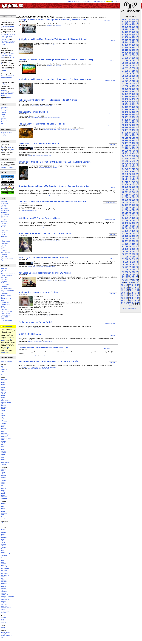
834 (130, 42)
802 (137, 52)
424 (130, 176)
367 (137, 194)
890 (126, 24)
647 (137, 103)
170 (126, 260)
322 (137, 209)
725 (126, 78)
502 (137, 150)
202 (137, 248)
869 (130, 31)
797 (137, 54)
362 (137, 196)
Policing (3, 247)
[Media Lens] (7, 185)
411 (123, 181)
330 (126, 207)
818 (133, 47)
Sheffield (55, 167)
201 (123, 250)
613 (133, 114)
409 (130, 181)
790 (126, 57)
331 (123, 207)
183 (133, 255)
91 (132, 284)
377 (137, 191)
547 (137, 135)
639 (130, 106)
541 (123, 139)
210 (126, 246)
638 (133, 106)
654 (130, 101)
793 (133, 55)
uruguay (3, 495)
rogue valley (4, 590)
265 (126, 228)
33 (138, 297)
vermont (3, 609)
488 (133, 155)
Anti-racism (4, 212)
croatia (3, 397)
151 (123, 266)
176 (123, 258)
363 (133, 196)
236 (123, 238)
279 (130, 224)
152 (137, 264)
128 (133, 273)
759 (130, 67)
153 (133, 264)
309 (130, 214)
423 (133, 176)
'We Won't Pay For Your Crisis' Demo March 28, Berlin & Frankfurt (49, 361)
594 (130, 121)
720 (126, 80)
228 (133, 240)
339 (130, 204)
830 (126, 44)
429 (130, 175)
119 (130, 276)
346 (123, 202)
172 (137, 258)
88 (122, 286)
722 (137, 78)
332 (137, 206)
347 (137, 201)
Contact (99, 1)
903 (133, 20)
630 (126, 109)
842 (137, 39)
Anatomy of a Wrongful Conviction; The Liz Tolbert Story (45, 233)
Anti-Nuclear (4, 208)
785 (126, 59)
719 (130, 80)
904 (130, 20)
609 (130, 116)
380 (126, 191)
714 (130, 82)
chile (2, 474)
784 (130, 59)
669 (130, 96)
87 (124, 286)
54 (138, 292)
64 (130, 290)
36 (130, 297)
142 (137, 268)
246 (123, 235)
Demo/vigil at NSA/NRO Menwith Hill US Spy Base (7, 55)
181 (123, 256)
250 (126, 233)
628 (133, 109)
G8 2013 (3, 270)
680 (126, 93)
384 (130, 189)
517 (137, 145)
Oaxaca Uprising (5, 313)
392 (137, 186)
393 (133, 186)
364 (130, 196)
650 (126, 103)
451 (123, 168)
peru (2, 485)
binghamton (4, 537)
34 (135, 297)
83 (135, 286)
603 (133, 118)
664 (130, 98)
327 (137, 207)
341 (123, 204)
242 (137, 235)
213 (133, 245)
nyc (2, 578)
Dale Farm (4, 279)
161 (123, 263)
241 (123, 237)
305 (126, 215)
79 (127, 287)
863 (133, 33)
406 (123, 183)
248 (133, 233)
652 (137, 101)
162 (137, 261)
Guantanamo (4, 293)
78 (130, 287)
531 (123, 142)
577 (137, 126)
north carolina (5, 575)
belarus (3, 387)
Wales (2, 122)
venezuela (4, 498)
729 (130, 77)
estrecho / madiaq (6, 402)
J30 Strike (4, 281)
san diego (3, 593)
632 (137, 108)
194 (130, 251)
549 (130, 135)
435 (126, 173)
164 (130, 261)
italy (2, 413)
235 (126, 238)
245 (126, 235)
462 (137, 163)
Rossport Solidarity (6, 315)
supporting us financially (7, 167)
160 (126, 263)
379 (130, 191)
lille (2, 420)
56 (132, 292)
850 (126, 38)
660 (126, 100)
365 (126, 196)
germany (3, 405)
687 (137, 90)
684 (130, 91)
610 (126, 116)
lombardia (3, 423)
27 (135, 299)
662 (137, 98)
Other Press (4, 243)
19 (138, 300)
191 (123, 253)
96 (137, 282)
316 (123, 212)
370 (126, 194)
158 (133, 263)
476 (123, 160)
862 (137, 33)
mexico (3, 483)
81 (122, 287)
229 (130, 240)
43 (130, 295)
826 (123, 46)
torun (2, 457)
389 (130, 188)
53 (122, 294)
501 (123, 152)
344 (130, 202)
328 (133, 207)
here (4, 70)
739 (130, 73)
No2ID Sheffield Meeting (30, 334)
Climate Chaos (5, 216)
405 (126, 183)
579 (130, 126)
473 (133, 160)
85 (130, 286)
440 (126, 171)
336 (123, 206)
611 (123, 116)
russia (2, 449)
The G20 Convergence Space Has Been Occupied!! (42, 124)
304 (130, 215)
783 (133, 59)
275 (126, 225)
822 (137, 46)
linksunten (4, 421)
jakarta (3, 510)
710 (126, 83)
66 (124, 290)
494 (130, 153)
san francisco (5, 594)
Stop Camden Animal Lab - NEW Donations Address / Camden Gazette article (54, 186)
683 (133, 91)
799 (130, 54)
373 (133, 193)
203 (133, 248)
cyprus (3, 399)
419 (130, 178)
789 (130, 57)
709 (130, 83)
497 (137, 152)
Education (4, 221)
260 (126, 230)
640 (126, 106)
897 (137, 21)
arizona (3, 529)
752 (137, 69)
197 (137, 250)
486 (123, 157)
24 (124, 300)
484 (130, 157)
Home (69, 1)
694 (130, 88)
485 (126, 157)
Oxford (3, 116)
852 (137, 36)
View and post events (7, 20)
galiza (2, 404)
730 (126, 77)
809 (130, 51)
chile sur (3, 475)
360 (126, 197)
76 (135, 287)
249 (130, 233)
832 (137, 42)
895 (126, 23)
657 (137, 100)
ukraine (3, 461)
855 (126, 36)
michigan (3, 563)
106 (123, 281)
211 (123, 246)
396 (123, 186)
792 (137, 55)
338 (133, 204)
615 (126, 114)
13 (135, 302)
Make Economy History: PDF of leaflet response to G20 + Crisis (48, 100)
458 (133, 165)
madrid (3, 425)
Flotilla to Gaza (5, 283)
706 (123, 85)
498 (133, 152)
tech (2, 637)
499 (130, 152)
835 (126, 42)
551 (123, 135)
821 (123, 47)
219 (130, 243)
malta (2, 426)
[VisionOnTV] (7, 188)
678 (133, 93)
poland (3, 443)
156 (123, 264)
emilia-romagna (5, 400)
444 (130, 170)
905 (126, 20)
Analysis (40, 117)
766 (123, 65)
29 (130, 299)
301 (123, 217)
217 (137, 243)
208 (133, 246)
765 (126, 65)
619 (130, 113)
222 (137, 242)
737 (137, 73)
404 (130, 183)
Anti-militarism (50, 25)
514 (130, 147)
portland (3, 585)
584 (130, 124)
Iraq (2, 238)
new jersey (4, 570)
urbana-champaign (6, 607)
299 (130, 217)
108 (133, 279)
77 (132, 287)
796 (123, 55)
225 (126, 242)
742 (137, 72)
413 (133, 179)
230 (126, 240)
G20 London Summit (33, 117)
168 (133, 260)
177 (137, 256)
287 (137, 220)
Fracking (3, 225)
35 (132, 297)
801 (123, 54)
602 (137, 118)
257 (137, 230)
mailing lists (4, 634)
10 (124, 304)
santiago (3, 492)
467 (137, 162)
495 (126, 153)
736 (123, 75)
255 (126, 232)
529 (130, 142)
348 (133, 201)
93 (127, 284)
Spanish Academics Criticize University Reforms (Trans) (44, 348)
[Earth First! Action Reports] (7, 193)
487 (137, 155)
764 (130, 65)
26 (138, 299)
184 (130, 255)
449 (130, 168)
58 (127, 292)
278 (133, 224)
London (3, 114)
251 (123, 233)
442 (137, 170)
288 (133, 220)
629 (130, 109)
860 (126, 34)
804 (130, 52)
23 (127, 300)
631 (123, 109)
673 (133, 95)
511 (123, 149)
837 (137, 41)
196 (123, 251)
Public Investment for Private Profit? (35, 322)
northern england (5, 435)
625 (126, 111)
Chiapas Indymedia (6, 98)
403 (133, 183)
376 (123, 193)
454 (130, 166)
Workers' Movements (44, 105)
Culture (43, 211)
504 (130, 150)
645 (126, 104)
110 (126, 279)
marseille (3, 428)
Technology (45, 341)
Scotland (3, 135)
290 (126, 220)
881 (123, 28)
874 (130, 29)
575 (126, 127)
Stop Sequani (5, 308)
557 (137, 132)
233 (133, 238)
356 (123, 199)
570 (126, 129)
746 (123, 72)
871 (123, 31)
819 (130, 47)
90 (135, 284)
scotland (3, 452)
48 (135, 294)
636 (123, 108)
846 (123, 39)
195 (126, 251)
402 (137, 183)
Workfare (3, 272)
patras (2, 439)
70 (132, 289)
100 (126, 282)
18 (122, 302)
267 (137, 227)
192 (137, 251)
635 (126, 108)
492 (137, 153)
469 (130, 162)
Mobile (74, 1)
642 (137, 104)
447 (137, 168)
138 (133, 269)
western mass (5, 611)
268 (133, 227)
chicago (3, 542)
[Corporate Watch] (7, 182)
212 (137, 245)
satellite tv (4, 369)
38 (124, 297)
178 (133, 256)
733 (133, 75)
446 (123, 170)
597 (137, 119)
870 (126, 31)
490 (126, 155)
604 (130, 118)
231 (123, 240)
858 (133, 34)
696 (123, 88)
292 (137, 219)
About (94, 1)
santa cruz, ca (5, 599)
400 (126, 184)
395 (126, 186)
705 (126, 85)
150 (126, 266)
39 (122, 297)
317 (137, 210)
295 (126, 219)
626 (123, 111)
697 (137, 86)
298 (133, 217)
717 (137, 80)
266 (123, 228)
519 (130, 145)
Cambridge (4, 111)
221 (123, 243)
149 (130, 266)
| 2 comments (109, 202)
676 (123, 95)
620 (126, 113)
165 (126, 261)
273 (133, 225)
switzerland (4, 456)
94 (124, 284)
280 (126, 224)
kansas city (4, 555)
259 (130, 230)
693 (133, 88)
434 (130, 173)
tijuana (3, 493)
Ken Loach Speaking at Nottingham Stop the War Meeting (45, 273)
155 (126, 264)
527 (137, 142)
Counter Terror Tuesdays (6, 63)
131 (123, 273)
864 (130, 33)
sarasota (3, 601)
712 (137, 82)
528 (133, 142)
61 (138, 290)
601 (123, 119)
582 (137, 124)
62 (135, 290)
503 (133, 150)
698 (133, 86)
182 (137, 255)
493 (133, 153)
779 (130, 60)
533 (133, 140)
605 (126, 118)
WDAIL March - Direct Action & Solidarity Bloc (40, 143)
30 (127, 299)
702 (137, 85)
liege (2, 417)
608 (133, 116)
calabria (3, 395)
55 (135, 292)
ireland (3, 410)
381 (123, 191)
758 (133, 67)
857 (137, 34)
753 (133, 69)
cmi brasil (3, 477)
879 (130, 28)
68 (138, 289)
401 (123, 184)
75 (138, 287)
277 (137, 224)
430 (126, 175)
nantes (3, 430)
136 (123, 271)
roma (2, 446)
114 (130, 277)
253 (133, 232)
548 (133, 135)
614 (130, 114)
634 (130, 108)
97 (135, 282)
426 (123, 176)
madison (3, 559)
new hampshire (5, 568)
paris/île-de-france (6, 438)
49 (132, 294)
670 (126, 96)
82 (138, 286)
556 (123, 134)
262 (137, 228)
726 (123, 78)
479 (130, 158)
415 (126, 179)
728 (133, 77)
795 (126, 55)
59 (124, 292)
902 (137, 20)
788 (133, 57)
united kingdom (5, 462)
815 (126, 49)
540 (126, 139)
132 (137, 271)
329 (130, 207)
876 (123, 29)
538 (133, 139)
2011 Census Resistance (8, 274)
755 (126, 69)
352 (137, 199)
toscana (3, 459)
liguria (2, 418)
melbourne (4, 513)
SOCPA (3, 319)
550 (126, 135)
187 (137, 253)
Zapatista (3, 260)
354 (130, 199)
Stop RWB (4, 309)
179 (130, 256)
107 (137, 279)
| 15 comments (109, 124)
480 (126, 158)
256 (123, 232)
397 (137, 184)
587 (137, 122)
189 (130, 253)
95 (122, 284)
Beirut (2, 619)
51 (127, 294)
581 (123, 126)
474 (130, 160)
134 (130, 271)
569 (130, 129)
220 (126, 243)
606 (123, 118)
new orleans (4, 573)
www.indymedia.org (6, 361)
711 (123, 83)
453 (133, 166)
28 (132, 299)
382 (137, 189)
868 (133, 31)
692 (137, 88)
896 (123, 23)
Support (116, 1)
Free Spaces (57, 129)
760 (126, 67)
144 (130, 268)
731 (123, 77)
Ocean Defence (5, 241)
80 (124, 287)
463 (133, 163)
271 (123, 227)
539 (130, 139)
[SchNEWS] (7, 177)
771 (123, 64)
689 (130, 90)
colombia (3, 480)
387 (137, 188)
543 (133, 137)
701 (123, 86)
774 (130, 62)
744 (130, 72)
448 (133, 168)
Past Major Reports (6, 320)
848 (133, 38)
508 (133, 149)
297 (137, 217)
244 (130, 235)
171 (123, 260)
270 (126, 227)
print (2, 366)
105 (126, 281)
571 (123, 129)
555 (126, 134)
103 (133, 281)
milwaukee (4, 565)
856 (123, 36)
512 (137, 147)
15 (130, 302)
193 (133, 251)
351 (123, 201)
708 (133, 83)
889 (130, 24)
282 (137, 222)
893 (133, 23)
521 (123, 145)
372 (137, 193)
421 (123, 178)
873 (133, 29)
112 (137, 277)
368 (133, 194)
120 (126, 276)
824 (130, 46)
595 (126, 121)
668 (133, 96)
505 (126, 150)
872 (137, 29)
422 (137, 176)
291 (123, 220)
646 (123, 104)
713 (133, 82)
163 (133, 261)
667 (137, 96)
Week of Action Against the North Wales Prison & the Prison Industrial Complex (8, 36)
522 (137, 144)
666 (123, 98)
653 (133, 101)
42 (132, 295)
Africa (2, 374)
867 (137, 31)
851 (123, 38)
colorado (3, 546)
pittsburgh (3, 583)
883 (133, 26)
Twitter (9, 147)
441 (123, 171)
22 (130, 300)
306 (123, 215)
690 (126, 90)
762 (137, 65)
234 (130, 238)
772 (137, 62)
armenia (3, 381)
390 (126, 188)
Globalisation (64, 129)
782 (137, 59)
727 (137, 77)
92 (130, 284)
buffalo (3, 541)
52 (124, 294)
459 (130, 165)
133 (133, 271)
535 (126, 140)
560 (126, 132)
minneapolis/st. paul (6, 567)
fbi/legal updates (5, 632)
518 (133, 145)
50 (130, 294)
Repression (41, 167)
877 (137, 28)
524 (130, 144)
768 (133, 64)
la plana (3, 415)
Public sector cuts (6, 249)
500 (126, 152)
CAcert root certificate (5, 348)
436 (123, 173)
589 (130, 122)
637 (137, 106)
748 (133, 70)
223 (133, 242)
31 (124, 299)
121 (123, 276)
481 (123, 158)
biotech (3, 627)
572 (137, 127)
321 (123, 210)
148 (133, 266)
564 (130, 131)
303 (133, 215)
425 (126, 176)
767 (137, 64)
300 (126, 217)
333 (133, 206)
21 (132, 300)
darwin (3, 508)
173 (133, 258)
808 (133, 51)
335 (126, 206)
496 (123, 153)
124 (130, 274)
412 (137, 179)
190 (126, 253)
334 (130, 206)
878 (133, 28)
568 (133, 129)
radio (2, 368)
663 (133, 98)
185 (126, 255)
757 (137, 67)
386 (123, 189)
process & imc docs (6, 635)
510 (126, 149)
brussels (3, 392)
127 (137, 273)
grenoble (3, 407)
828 (133, 44)
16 (127, 302)
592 (137, 121)
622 (137, 111)
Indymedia (4, 236)
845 (126, 39)
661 (123, 100)
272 (137, 225)
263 (133, 228)
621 (123, 113)
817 (137, 47)
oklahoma (3, 580)
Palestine (56, 280)
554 (130, 134)
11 (122, 304)
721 (123, 80)
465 (126, 163)
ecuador (3, 482)
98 (132, 282)
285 (126, 222)
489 (130, 155)
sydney (3, 518)
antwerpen (4, 379)
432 (137, 173)
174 (130, 258)
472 (137, 160)
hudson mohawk (5, 554)
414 (130, 179)
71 (130, 289)
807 (137, 51)
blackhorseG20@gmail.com (29, 210)
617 (137, 113)
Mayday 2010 (5, 285)
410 (126, 181)
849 (130, 38)
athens (3, 382)
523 (133, 144)
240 (126, 237)
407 (137, 181)
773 (133, 62)
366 (123, 196)
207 (137, 246)
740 (126, 73)
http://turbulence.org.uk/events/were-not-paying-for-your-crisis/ (38, 367)
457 (137, 165)
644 (130, 104)
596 (123, 121)
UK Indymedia (18, 5)
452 (137, 166)
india (2, 523)
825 (126, 46)
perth (2, 514)
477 (137, 158)
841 (123, 41)
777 (137, 60)
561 (123, 132)
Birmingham (4, 109)
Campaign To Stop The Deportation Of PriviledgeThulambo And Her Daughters (55, 162)
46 (122, 295)
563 (133, 131)
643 (133, 104)
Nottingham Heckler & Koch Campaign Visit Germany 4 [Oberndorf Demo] (53, 20)
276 (123, 225)
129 (130, 273)
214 (130, 245)
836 (123, 42)
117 (137, 276)
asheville (3, 532)
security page (5, 352)
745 (126, 72)
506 (123, 150)
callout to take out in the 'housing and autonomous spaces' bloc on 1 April (53, 201)
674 (130, 95)
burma (2, 506)
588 (133, 122)
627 (137, 109)
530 (126, 142)
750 (126, 70)
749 (130, 70)
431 (123, 175)
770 (126, 64)
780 (126, 60)
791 (123, 57)
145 (126, 268)
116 (123, 277)
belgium (3, 389)
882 (137, 26)
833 (133, 42)
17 (124, 302)
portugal (3, 444)
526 (123, 144)
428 (133, 175)
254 (130, 232)
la (1, 557)
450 (126, 168)
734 (130, 75)
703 (133, 85)
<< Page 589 (126, 308)
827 (137, 44)
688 (133, 90)
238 (133, 237)
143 (133, 268)
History (3, 234)
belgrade (3, 390)
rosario (3, 490)
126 (123, 274)
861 (123, 34)
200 (126, 250)
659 (130, 100)
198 (133, 250)
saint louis (4, 591)
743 (133, 72)
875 (126, 29)
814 (130, 49)
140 (126, 269)
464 (130, 163)
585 (126, 124)
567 (137, 129)
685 (126, 91)
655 (126, 101)
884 (130, 26)
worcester (3, 612)
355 (126, 199)
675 (126, 95)
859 (130, 34)
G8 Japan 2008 (5, 304)
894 (130, 23)
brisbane (3, 505)
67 (122, 290)
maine (2, 560)
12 (138, 302)
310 (126, 214)
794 (130, 55)
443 (133, 170)
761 (123, 67)
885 (126, 26)
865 (126, 33)
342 (137, 202)
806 (123, 52)
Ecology (38, 315)
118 (133, 276)
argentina (3, 469)
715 (126, 82)
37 (127, 297)
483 (133, 157)
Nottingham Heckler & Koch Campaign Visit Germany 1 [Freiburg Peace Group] (55, 79)
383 (133, 189)
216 (123, 245)
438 (133, 171)
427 (137, 175)
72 (127, 289)
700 (126, 86)
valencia (3, 464)
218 (133, 243)
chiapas (3, 472)
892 (137, 23)
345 (126, 202)
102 (137, 281)
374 (130, 193)
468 (133, 162)
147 (137, 266)
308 (133, 214)
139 (130, 269)
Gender (3, 229)
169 (130, 260)
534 (130, 140)
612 (137, 114)
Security (110, 1)
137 (137, 269)
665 (126, 98)
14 (132, 302)
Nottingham (4, 134)
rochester (3, 588)
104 (130, 281)
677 (137, 93)
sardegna (3, 451)
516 (123, 147)
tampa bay (4, 604)
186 (123, 255)
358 (133, 197)
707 (137, 83)
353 (133, 199)
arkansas (3, 531)
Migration (3, 240)
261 (123, 230)
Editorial (79, 1)
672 (137, 95)
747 (137, 70)
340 (126, 204)
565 (126, 131)
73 (124, 289)
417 (137, 178)
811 (123, 51)
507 (137, 149)
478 (133, 158)
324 (130, 209)
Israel (2, 621)
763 (133, 65)
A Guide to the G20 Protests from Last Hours (39, 218)
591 (123, 122)
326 (123, 209)
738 (133, 73)
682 (137, 91)
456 (123, 166)
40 (138, 295)
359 (130, 197)
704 (130, 85)
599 (130, 119)
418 (133, 178)
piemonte (3, 441)
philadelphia (4, 581)
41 (135, 295)
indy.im (3, 147)
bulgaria (3, 394)
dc (1, 549)
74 (122, 289)
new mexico (4, 572)
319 (130, 210)
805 (126, 52)
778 (133, 60)
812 (137, 49)
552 (137, 134)
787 (137, 57)
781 (123, 60)
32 (122, 299)
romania (3, 448)
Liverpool (45, 327)
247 (137, 233)
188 (133, 253)
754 (130, 69)
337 (137, 204)
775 (126, 62)
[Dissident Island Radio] (7, 180)
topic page (6, 84)
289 (130, 220)
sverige (3, 454)
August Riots (4, 277)
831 (123, 44)
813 (133, 49)
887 (137, 24)
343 (133, 202)
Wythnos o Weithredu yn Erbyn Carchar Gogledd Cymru (8, 42)
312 (137, 212)
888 (133, 24)
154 (130, 264)
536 (123, 140)
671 (123, 96)
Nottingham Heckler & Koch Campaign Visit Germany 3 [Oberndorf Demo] (53, 39)
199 (130, 250)
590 (126, 122)
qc (1, 516)
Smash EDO (4, 317)
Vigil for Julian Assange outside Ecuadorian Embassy (7, 77)
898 (133, 21)
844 (130, 39)
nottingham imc (5, 436)
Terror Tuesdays (5, 68)
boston (3, 539)
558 (133, 132)
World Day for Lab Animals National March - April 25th (43, 258)
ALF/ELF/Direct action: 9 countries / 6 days (38, 292)
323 (133, 209)
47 (138, 294)
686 (123, 91)
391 (123, 188)
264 (130, 228)
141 (123, 269)
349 (130, 201)
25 (122, 300)
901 (123, 21)
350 (126, 201)
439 (130, 171)
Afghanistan (4, 203)
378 (133, 191)
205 (126, 248)
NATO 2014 (4, 268)
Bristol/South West (6, 132)
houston (3, 552)
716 (123, 82)
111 (123, 279)
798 (133, 54)
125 (126, 274)
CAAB (12, 57)
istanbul (3, 412)
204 (130, 248)
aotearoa (3, 503)
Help (104, 1)
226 (123, 242)
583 (133, 124)
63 (132, 290)
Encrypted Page (7, 326)
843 (133, 39)
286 (123, 222)
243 (133, 235)
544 (130, 137)
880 (126, 28)
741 (123, 73)
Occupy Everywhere (6, 275)
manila (3, 511)
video (2, 371)
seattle (3, 603)
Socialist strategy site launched (33, 112)
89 (138, 284)
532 (137, 140)
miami (2, 562)
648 (133, 103)
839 (130, 41)
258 (133, 230)
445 (126, 170)
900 (126, 21)
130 (126, 273)
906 (123, 20)
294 (130, 219)
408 (133, 181)
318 (133, 210)
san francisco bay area (7, 596)
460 (126, 165)
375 (126, 193)
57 (130, 292)
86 (127, 286)
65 (127, 290)
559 (130, 132)
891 (123, 24)
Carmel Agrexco (5, 302)
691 (123, 90)
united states (4, 606)
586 (123, 124)
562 (137, 131)
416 (123, 179)
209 (130, 246)
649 (130, 103)
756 (123, 69)
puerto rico (4, 487)
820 (126, 47)
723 (133, 78)
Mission (84, 1)
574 (130, 127)
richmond (3, 586)
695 (126, 88)
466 (123, 163)
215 (126, 245)
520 (126, 145)
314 (130, 212)
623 (133, 111)
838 (133, 41)
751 (123, 70)
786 (123, 59)
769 (130, 64)
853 (133, 36)
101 (123, 282)
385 (126, 189)
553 (133, 134)
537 (137, 139)
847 (137, 38)
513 (133, 147)
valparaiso (4, 496)
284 (130, 222)
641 (123, 106)
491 (123, 155)
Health (41, 266)
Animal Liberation (36, 155)
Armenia (3, 617)
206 (123, 248)
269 (130, 227)
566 (123, 131)
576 (123, 127)
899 (130, 21)
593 (133, 121)
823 (133, 46)
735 (126, 75)
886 (123, 26)
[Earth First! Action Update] (7, 190)
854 (130, 36)
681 (123, 93)
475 (126, 160)
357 (137, 197)
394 (130, 186)
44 (127, 295)
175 (126, 258)
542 (137, 137)
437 (137, 171)
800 (126, 54)
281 (123, 224)
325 (126, 209)
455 (126, 166)
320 (126, 210)
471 (123, 162)
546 (123, 137)
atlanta (3, 534)
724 (130, 78)
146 (123, 268)
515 (126, 147)
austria (3, 384)
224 (130, 242)
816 (123, 49)
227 (137, 240)
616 (123, 114)
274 (130, 225)
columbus (3, 547)
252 (137, 232)
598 (133, 119)
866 (123, 33)
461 (123, 165)
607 (137, 116)
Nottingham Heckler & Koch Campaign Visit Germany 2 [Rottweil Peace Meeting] (56, 60)
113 (133, 277)
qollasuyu (3, 488)
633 (133, 108)
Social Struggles (57, 25)
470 (126, 162)
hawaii (2, 550)
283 (133, 222)
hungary (3, 408)
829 (130, 44)
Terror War (4, 256)
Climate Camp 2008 (6, 311)
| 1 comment (109, 20)
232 (137, 238)
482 (137, 157)
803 (133, 52)
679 (130, 93)
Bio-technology (40, 195)
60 (122, 292)
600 (126, 119)
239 (130, 237)
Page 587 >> (134, 308)
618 (133, 113)
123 (133, 274)
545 (126, 137)
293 (133, 219)
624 (130, 111)
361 (123, 197)
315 (126, 212)
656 (123, 101)
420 (126, 178)
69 (135, 289)
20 (135, 300)
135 (126, 271)
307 (137, 214)
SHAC (29, 155)
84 (132, 286)
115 (126, 277)
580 (126, 126)
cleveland (3, 544)
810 (126, 51)
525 (126, 144)
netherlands (4, 433)
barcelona (3, 386)
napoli (2, 431)
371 (123, 194)
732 (137, 75)
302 (137, 215)
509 (130, 149)
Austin (3, 536)
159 (130, 263)
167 (137, 260)
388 (133, 188)
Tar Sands (4, 286)
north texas (4, 576)
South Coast (55, 195)
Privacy (90, 1)
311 (123, 214)
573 (133, 127)
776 (123, 62)
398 (133, 184)
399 (130, 184)
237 (137, 237)
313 (133, 212)
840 (126, 41)
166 (123, 261)
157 (137, 263)
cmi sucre (3, 479)
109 (130, 279)
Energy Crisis (5, 223)
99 (129, 282)
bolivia (3, 470)
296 (123, 219)
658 (133, 100)
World (51, 105)
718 (133, 80)
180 (126, 256)
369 (130, 194)
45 (124, 295)
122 (137, 274)
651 (123, 103)
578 (133, 126)
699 (130, 86)
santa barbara (5, 598)
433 (133, 173)
